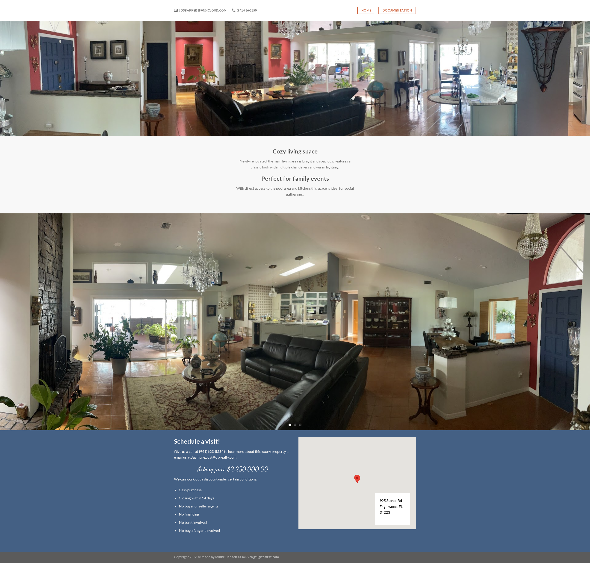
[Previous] (17, 330)
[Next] (572, 330)
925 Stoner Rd (391, 518)
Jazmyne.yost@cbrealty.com (213, 475)
